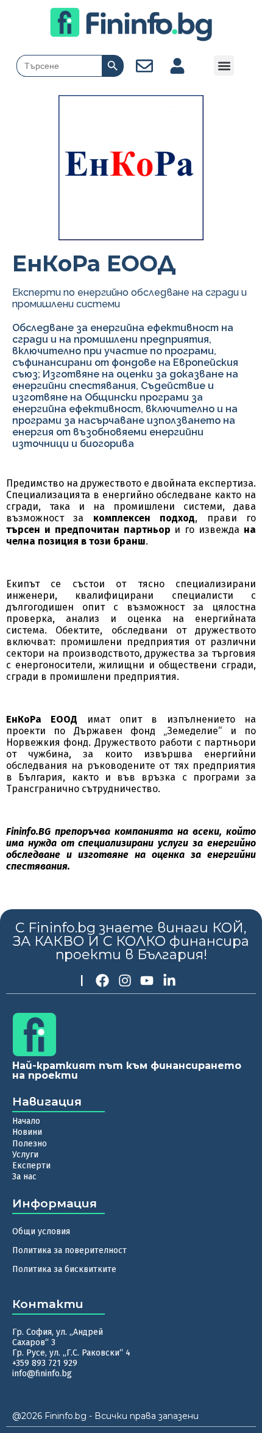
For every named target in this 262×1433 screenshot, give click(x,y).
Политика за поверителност (69, 1250)
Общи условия (41, 1231)
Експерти (31, 1165)
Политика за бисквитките (64, 1269)
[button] (224, 65)
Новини (27, 1132)
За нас (24, 1176)
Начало (26, 1121)
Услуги (25, 1154)
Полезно (29, 1143)
